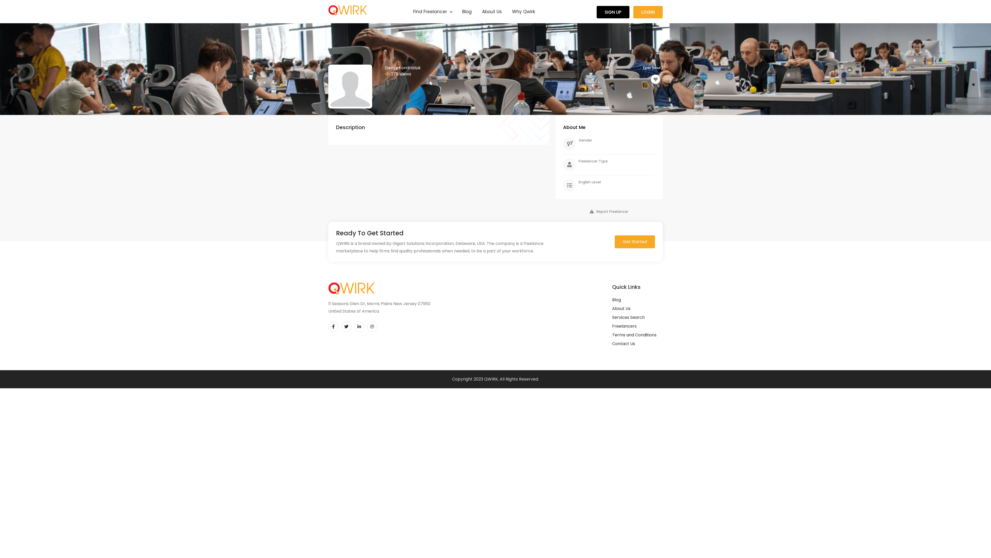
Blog (467, 12)
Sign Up (613, 12)
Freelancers (624, 326)
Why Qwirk (523, 12)
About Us (492, 12)
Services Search (628, 317)
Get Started (635, 242)
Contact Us (623, 344)
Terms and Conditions (634, 335)
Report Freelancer (612, 211)
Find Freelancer (430, 12)
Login (648, 12)
